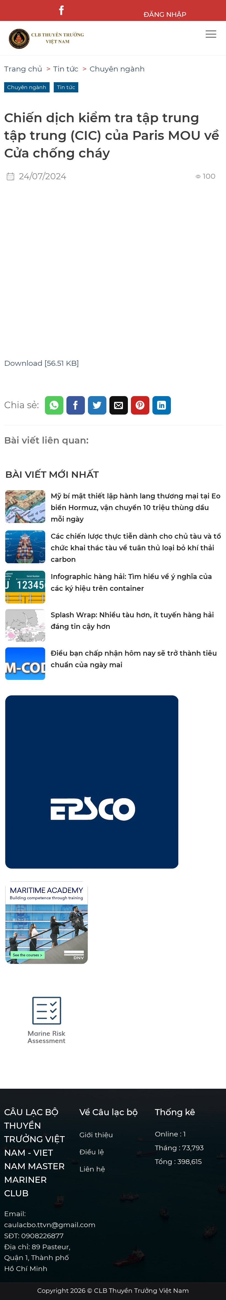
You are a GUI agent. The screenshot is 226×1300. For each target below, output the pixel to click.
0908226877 (42, 1236)
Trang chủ (23, 68)
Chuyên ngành (117, 68)
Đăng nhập (165, 14)
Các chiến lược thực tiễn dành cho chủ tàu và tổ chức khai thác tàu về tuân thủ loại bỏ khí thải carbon (136, 548)
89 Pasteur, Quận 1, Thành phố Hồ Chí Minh (37, 1258)
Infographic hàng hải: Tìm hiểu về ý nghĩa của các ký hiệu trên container (131, 582)
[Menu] (211, 34)
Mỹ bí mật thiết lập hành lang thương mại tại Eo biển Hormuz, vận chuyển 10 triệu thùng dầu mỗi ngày (135, 507)
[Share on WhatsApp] (54, 405)
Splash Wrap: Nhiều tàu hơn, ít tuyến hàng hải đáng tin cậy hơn (132, 621)
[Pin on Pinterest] (140, 405)
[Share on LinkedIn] (161, 405)
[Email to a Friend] (118, 405)
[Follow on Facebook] (61, 10)
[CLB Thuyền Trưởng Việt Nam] (69, 38)
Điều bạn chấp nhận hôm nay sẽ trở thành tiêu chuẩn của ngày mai (134, 659)
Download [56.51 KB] (41, 363)
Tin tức (65, 68)
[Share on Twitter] (97, 405)
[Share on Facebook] (75, 405)
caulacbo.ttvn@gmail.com (50, 1225)
